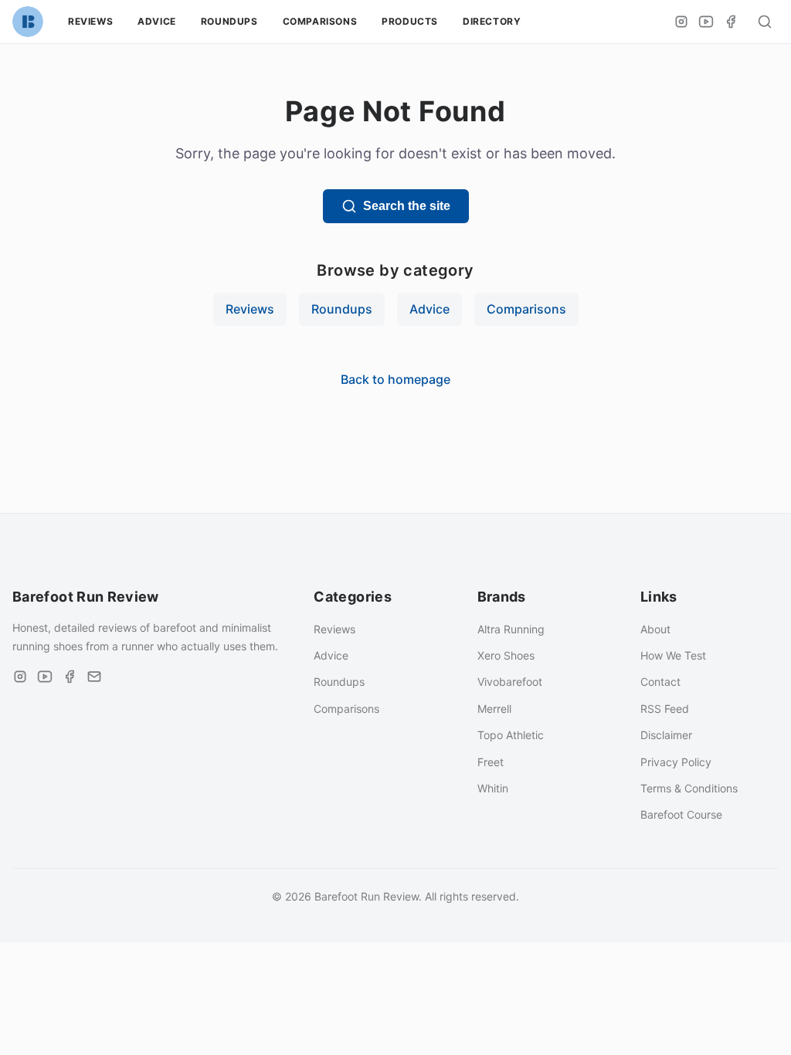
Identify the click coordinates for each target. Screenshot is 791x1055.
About (655, 629)
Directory (492, 21)
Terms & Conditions (689, 788)
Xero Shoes (506, 655)
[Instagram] (681, 21)
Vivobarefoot (509, 681)
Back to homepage (395, 379)
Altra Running (511, 629)
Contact (660, 681)
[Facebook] (730, 21)
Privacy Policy (675, 761)
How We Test (673, 655)
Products (410, 21)
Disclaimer (666, 734)
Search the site (406, 205)
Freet (490, 761)
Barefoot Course (681, 814)
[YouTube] (706, 21)
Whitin (492, 788)
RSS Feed (664, 708)
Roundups (229, 21)
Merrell (494, 708)
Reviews (90, 21)
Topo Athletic (510, 734)
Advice (156, 21)
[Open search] (765, 22)
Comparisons (320, 21)
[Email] (94, 676)
